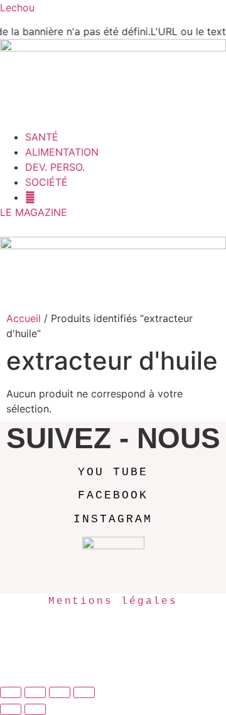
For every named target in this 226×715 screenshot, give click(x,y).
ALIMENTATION (62, 152)
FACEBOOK (113, 495)
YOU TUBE (113, 472)
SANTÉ (41, 137)
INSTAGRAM (112, 519)
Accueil (23, 318)
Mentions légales (113, 601)
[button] (113, 121)
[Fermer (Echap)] (84, 692)
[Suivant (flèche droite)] (35, 709)
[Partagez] (59, 692)
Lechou (17, 7)
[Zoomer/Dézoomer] (10, 692)
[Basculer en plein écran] (35, 692)
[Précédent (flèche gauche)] (10, 709)
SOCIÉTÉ (46, 182)
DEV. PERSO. (55, 167)
